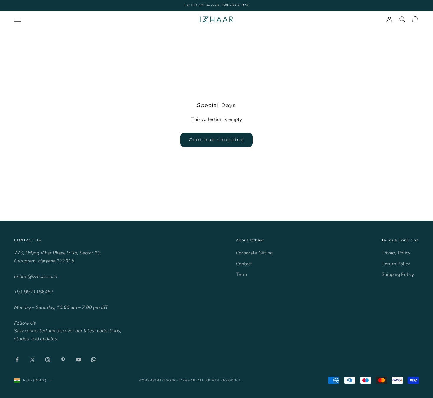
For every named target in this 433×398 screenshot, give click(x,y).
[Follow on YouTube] (78, 360)
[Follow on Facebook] (17, 360)
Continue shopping (216, 139)
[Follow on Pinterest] (63, 360)
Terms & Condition (400, 240)
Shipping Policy (397, 274)
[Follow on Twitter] (32, 360)
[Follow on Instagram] (48, 360)
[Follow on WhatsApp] (94, 360)
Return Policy (395, 264)
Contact (244, 264)
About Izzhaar (250, 240)
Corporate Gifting (254, 253)
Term (241, 274)
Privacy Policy (395, 253)
